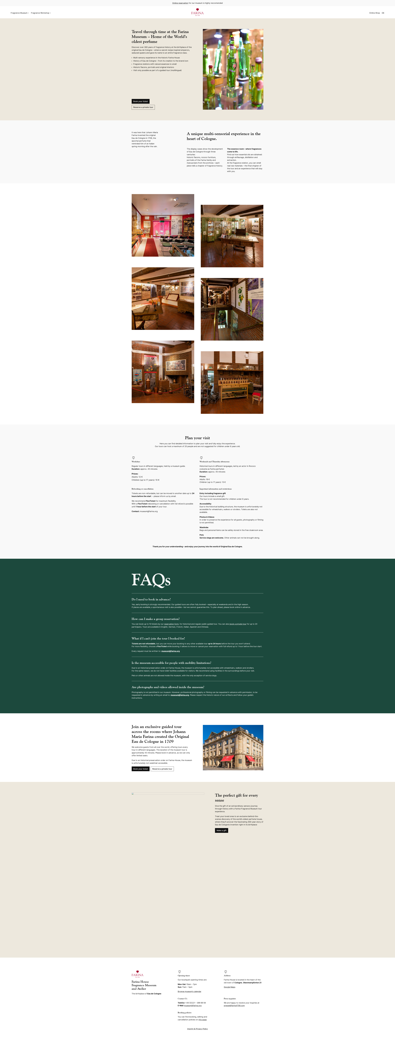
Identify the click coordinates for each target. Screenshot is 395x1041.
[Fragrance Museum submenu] (28, 12)
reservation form (171, 624)
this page (203, 1020)
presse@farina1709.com (234, 1005)
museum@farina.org (170, 651)
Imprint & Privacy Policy (197, 1029)
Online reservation (180, 3)
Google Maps (229, 987)
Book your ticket (140, 101)
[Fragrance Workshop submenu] (50, 12)
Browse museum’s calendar (189, 991)
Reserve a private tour (143, 107)
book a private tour (238, 624)
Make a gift (222, 830)
